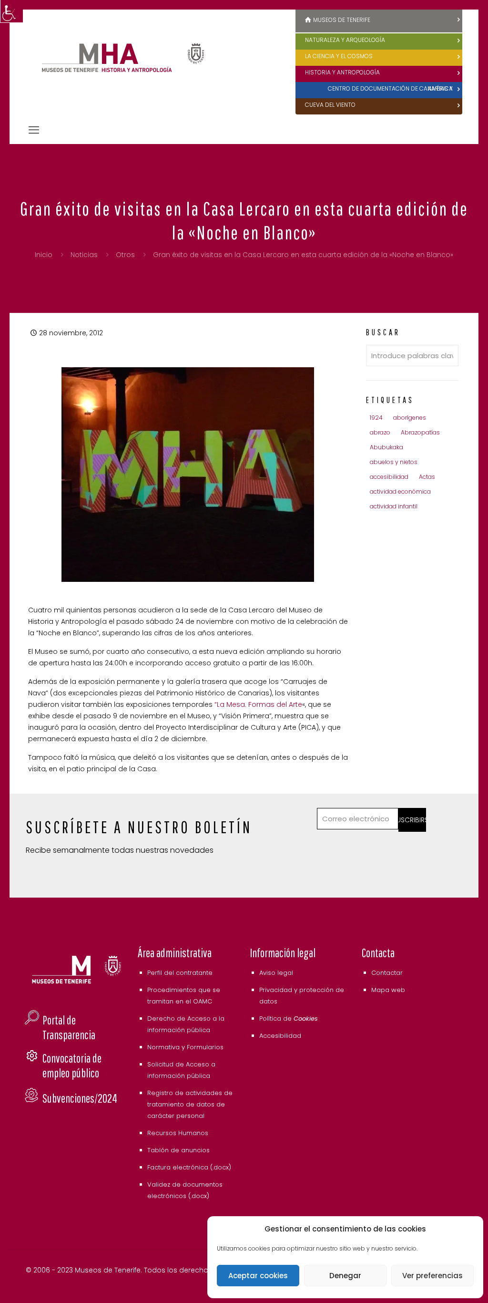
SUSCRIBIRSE (412, 820)
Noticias (84, 254)
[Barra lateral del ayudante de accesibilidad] (11, 11)
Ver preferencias (432, 1276)
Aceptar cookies (258, 1276)
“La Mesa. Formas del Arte (258, 704)
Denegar (345, 1276)
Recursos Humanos (177, 1133)
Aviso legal (276, 972)
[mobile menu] (34, 130)
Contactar (387, 972)
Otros (125, 254)
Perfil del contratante (180, 972)
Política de (288, 1018)
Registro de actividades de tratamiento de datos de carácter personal (190, 1104)
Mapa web (388, 989)
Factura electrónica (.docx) (189, 1167)
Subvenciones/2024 (79, 1098)
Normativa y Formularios (185, 1047)
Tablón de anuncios (178, 1150)
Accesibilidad (280, 1035)
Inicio (43, 254)
